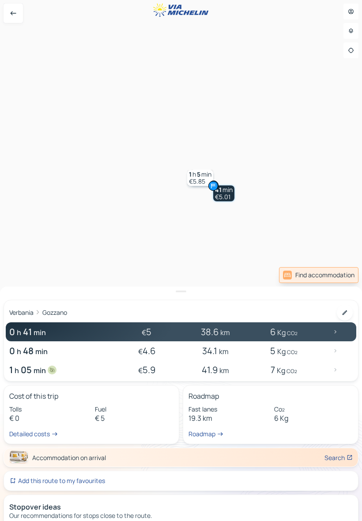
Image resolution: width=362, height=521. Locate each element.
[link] (318, 275)
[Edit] (345, 313)
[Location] (350, 50)
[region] (181, 260)
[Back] (13, 13)
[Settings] (350, 31)
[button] (223, 193)
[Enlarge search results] (181, 291)
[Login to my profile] (350, 11)
